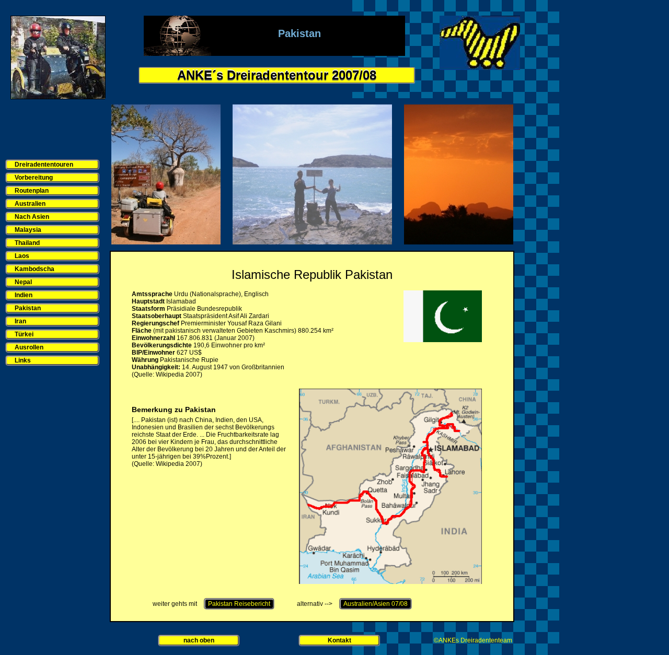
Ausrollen (29, 347)
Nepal (23, 282)
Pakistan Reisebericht (239, 603)
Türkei (24, 334)
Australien (30, 203)
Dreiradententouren (44, 164)
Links (23, 360)
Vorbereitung (34, 177)
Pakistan (28, 308)
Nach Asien (32, 216)
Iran (20, 321)
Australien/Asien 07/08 (375, 603)
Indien (23, 295)
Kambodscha (34, 269)
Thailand (27, 243)
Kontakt (339, 640)
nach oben (198, 640)
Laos (22, 256)
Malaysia (28, 229)
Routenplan (32, 190)
